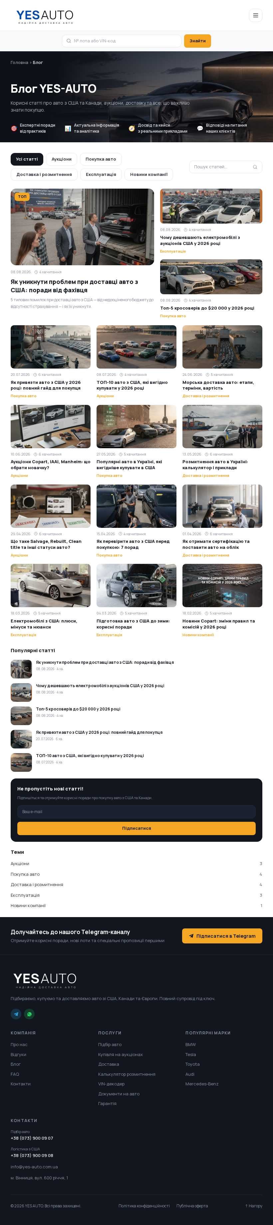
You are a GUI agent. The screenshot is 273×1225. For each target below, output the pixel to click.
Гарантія (107, 1103)
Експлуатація (101, 174)
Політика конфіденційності (144, 1206)
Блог (16, 1064)
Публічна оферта (192, 1206)
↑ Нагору (253, 1206)
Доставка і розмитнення (44, 174)
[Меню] (255, 15)
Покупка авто (101, 159)
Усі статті (27, 159)
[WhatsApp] (29, 1014)
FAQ (15, 1074)
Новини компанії (148, 174)
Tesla (190, 1054)
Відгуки (18, 1054)
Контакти (21, 1084)
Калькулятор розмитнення (126, 1074)
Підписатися (136, 828)
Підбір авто (110, 1044)
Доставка (108, 1064)
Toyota (192, 1064)
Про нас (19, 1044)
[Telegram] (16, 1014)
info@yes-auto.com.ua (34, 1167)
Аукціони (62, 159)
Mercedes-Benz (202, 1084)
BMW (190, 1044)
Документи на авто (118, 1094)
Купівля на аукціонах (120, 1054)
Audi (189, 1074)
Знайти (197, 41)
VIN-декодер (111, 1084)
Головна (19, 62)
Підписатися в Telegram (226, 936)
